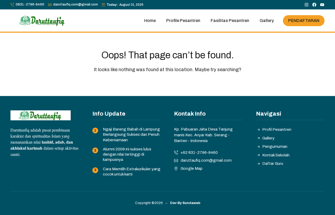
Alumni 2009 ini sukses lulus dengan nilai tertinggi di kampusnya (127, 154)
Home (150, 20)
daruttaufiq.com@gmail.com (75, 4)
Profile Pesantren (183, 20)
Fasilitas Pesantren (230, 20)
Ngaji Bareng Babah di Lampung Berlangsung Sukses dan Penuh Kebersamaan (131, 134)
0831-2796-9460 (30, 4)
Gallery (267, 20)
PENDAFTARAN (303, 20)
